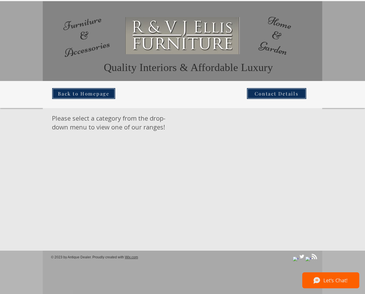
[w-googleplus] (308, 259)
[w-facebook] (295, 259)
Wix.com (131, 257)
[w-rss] (314, 256)
